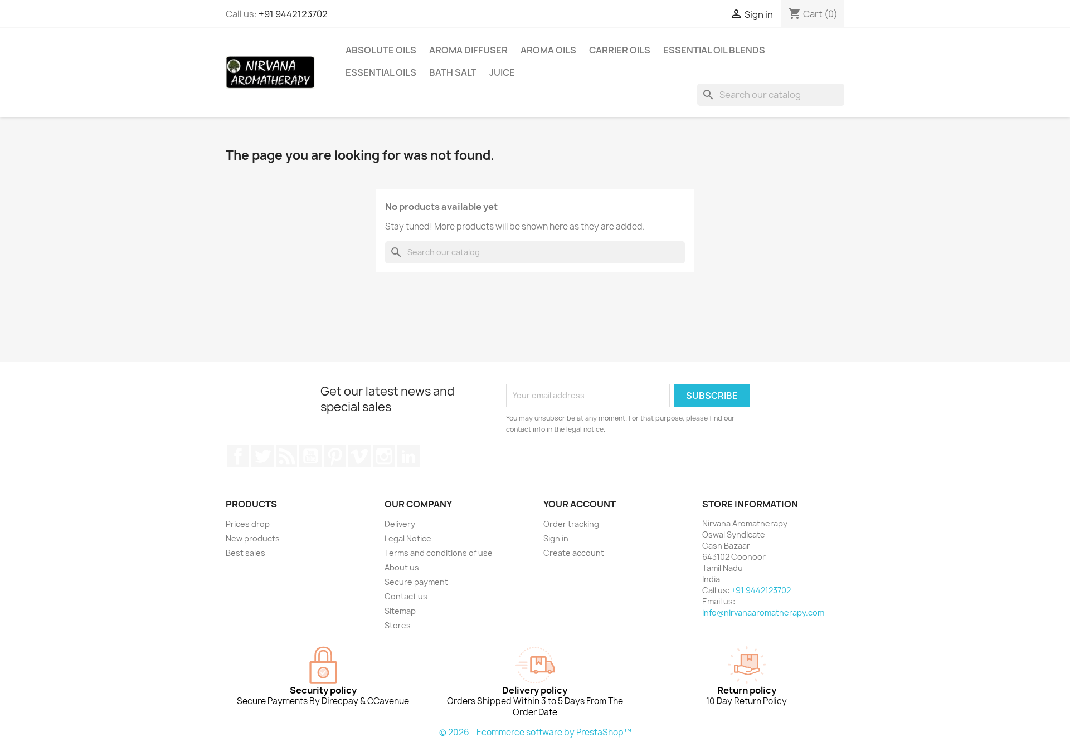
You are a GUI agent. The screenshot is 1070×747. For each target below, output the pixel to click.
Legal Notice (408, 538)
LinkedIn (408, 456)
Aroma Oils (548, 50)
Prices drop (248, 524)
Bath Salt (452, 72)
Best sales (245, 553)
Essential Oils (381, 72)
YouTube (310, 456)
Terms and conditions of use (439, 553)
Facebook (238, 456)
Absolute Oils (381, 50)
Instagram (384, 456)
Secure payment (416, 582)
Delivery (400, 524)
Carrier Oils (619, 50)
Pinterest (335, 456)
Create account (573, 553)
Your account (579, 504)
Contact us (406, 596)
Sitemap (400, 611)
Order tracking (571, 524)
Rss (286, 456)
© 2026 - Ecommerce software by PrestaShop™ (535, 732)
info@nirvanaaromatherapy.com (763, 612)
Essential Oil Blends (714, 50)
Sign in (555, 538)
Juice (502, 72)
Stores (398, 625)
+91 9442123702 (293, 14)
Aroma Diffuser (468, 50)
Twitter (262, 456)
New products (253, 538)
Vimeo (359, 456)
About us (402, 567)
